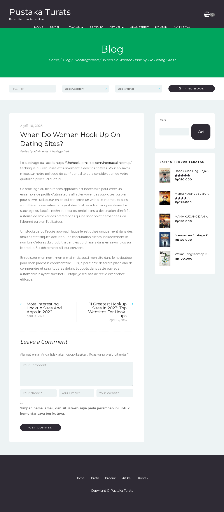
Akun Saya (182, 27)
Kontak (161, 27)
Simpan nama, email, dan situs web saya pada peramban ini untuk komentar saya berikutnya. (75, 411)
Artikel (115, 27)
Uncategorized (86, 60)
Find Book (193, 88)
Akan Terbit (139, 27)
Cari (162, 120)
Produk (96, 27)
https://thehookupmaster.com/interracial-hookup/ (93, 163)
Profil (55, 27)
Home (38, 27)
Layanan (74, 27)
